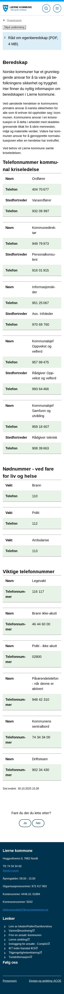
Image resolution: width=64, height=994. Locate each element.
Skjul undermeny (14, 27)
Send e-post (10, 870)
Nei (38, 823)
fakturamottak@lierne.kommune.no (25, 909)
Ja (25, 823)
